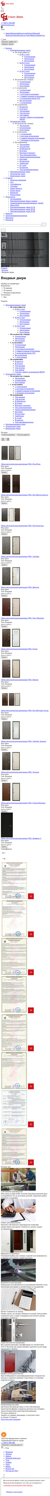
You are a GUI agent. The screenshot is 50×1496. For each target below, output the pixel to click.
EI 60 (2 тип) (25, 63)
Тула (43, 35)
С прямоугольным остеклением (32, 96)
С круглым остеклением (29, 94)
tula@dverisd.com (7, 25)
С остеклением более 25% (30, 98)
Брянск (8, 33)
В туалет (23, 165)
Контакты (9, 220)
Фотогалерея (15, 195)
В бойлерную (25, 149)
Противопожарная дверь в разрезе (23, 201)
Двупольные (29, 59)
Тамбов (38, 35)
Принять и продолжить (14, 1492)
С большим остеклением (29, 140)
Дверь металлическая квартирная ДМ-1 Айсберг (20, 556)
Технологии (10, 197)
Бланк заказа (15, 190)
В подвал (23, 151)
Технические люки (17, 174)
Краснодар (22, 33)
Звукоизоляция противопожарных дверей (26, 203)
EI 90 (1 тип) (25, 54)
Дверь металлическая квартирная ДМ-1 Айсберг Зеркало (23, 741)
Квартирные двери (17, 176)
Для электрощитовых (28, 155)
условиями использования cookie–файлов (17, 1485)
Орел (15, 35)
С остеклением (25, 103)
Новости (9, 213)
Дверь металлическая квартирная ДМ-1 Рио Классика (22, 526)
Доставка (14, 186)
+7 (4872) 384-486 (8, 23)
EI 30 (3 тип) (25, 71)
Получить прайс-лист (9, 42)
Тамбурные (24, 163)
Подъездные (24, 161)
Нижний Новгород (13, 1458)
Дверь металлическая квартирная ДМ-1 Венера (19, 680)
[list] (8, 439)
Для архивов (25, 111)
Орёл (8, 1464)
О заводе (9, 178)
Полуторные (29, 61)
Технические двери (18, 121)
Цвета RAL (14, 205)
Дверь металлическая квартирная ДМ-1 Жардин (20, 587)
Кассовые (23, 159)
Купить (4, 472)
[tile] (3, 439)
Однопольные (29, 57)
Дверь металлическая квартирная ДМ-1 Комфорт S (21, 838)
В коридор (24, 107)
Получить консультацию (10, 1419)
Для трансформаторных (29, 170)
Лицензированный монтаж (16, 216)
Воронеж (14, 33)
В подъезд (24, 109)
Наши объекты (16, 188)
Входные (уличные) (27, 153)
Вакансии (14, 193)
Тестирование (15, 199)
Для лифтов (24, 115)
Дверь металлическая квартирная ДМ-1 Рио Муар (20, 464)
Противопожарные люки (20, 172)
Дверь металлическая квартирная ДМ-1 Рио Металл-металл (24, 495)
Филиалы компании (18, 180)
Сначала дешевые (8, 435)
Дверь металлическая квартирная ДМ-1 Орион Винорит (23, 803)
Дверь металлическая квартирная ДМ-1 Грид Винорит (22, 618)
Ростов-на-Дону (23, 35)
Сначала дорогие (23, 435)
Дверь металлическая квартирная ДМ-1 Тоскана (20, 772)
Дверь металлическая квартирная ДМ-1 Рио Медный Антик (25, 710)
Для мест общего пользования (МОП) (30, 372)
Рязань (32, 35)
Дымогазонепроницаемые (30, 157)
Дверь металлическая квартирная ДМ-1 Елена (19, 649)
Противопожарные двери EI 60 (22, 209)
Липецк (30, 33)
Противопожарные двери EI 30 (22, 207)
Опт (11, 182)
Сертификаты (15, 184)
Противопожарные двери (20, 50)
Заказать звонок (7, 44)
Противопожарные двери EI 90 (22, 211)
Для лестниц (25, 113)
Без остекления (26, 100)
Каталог (9, 48)
